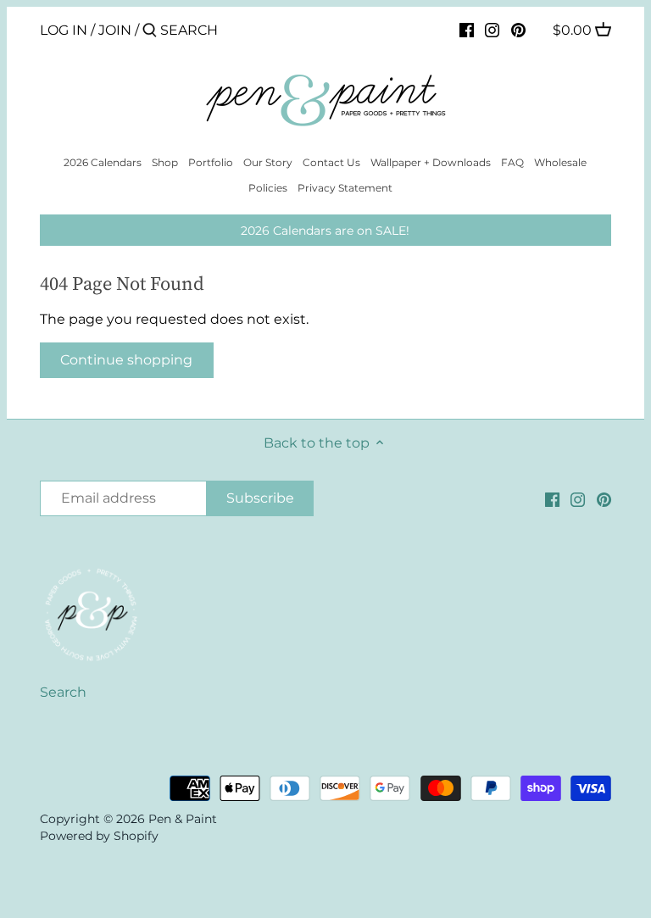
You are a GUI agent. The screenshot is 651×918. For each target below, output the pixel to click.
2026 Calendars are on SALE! (325, 230)
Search (63, 692)
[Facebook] (466, 30)
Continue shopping (126, 360)
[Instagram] (492, 30)
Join (114, 30)
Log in (63, 30)
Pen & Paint (182, 818)
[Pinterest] (518, 30)
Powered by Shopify (99, 835)
